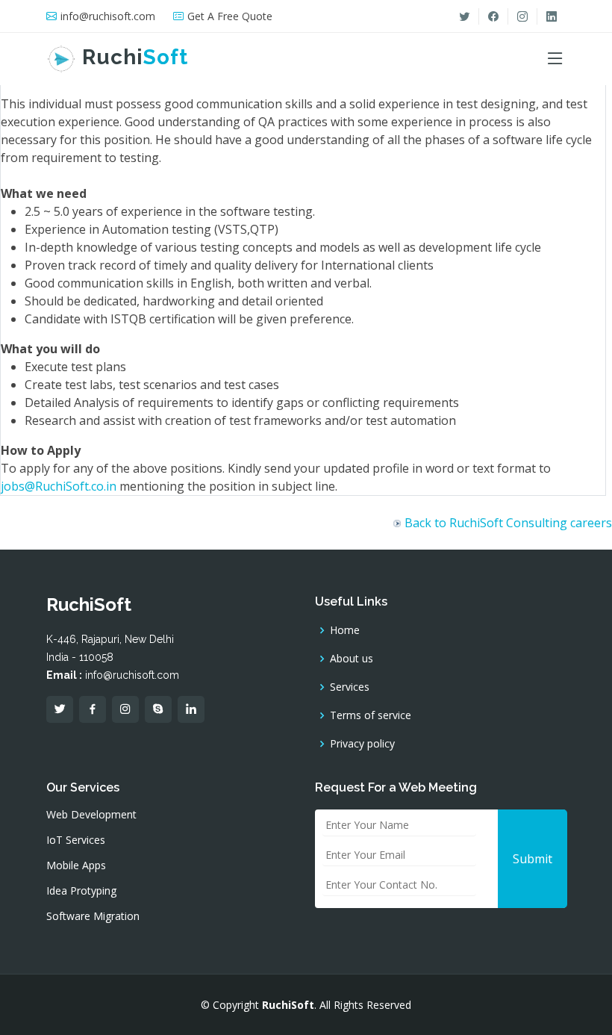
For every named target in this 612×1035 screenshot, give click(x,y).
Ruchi (132, 57)
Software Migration (93, 916)
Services (349, 687)
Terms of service (370, 715)
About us (351, 658)
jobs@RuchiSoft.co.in (58, 486)
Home (345, 630)
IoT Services (75, 840)
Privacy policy (362, 744)
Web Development (91, 814)
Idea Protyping (81, 891)
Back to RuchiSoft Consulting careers (508, 523)
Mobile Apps (76, 865)
